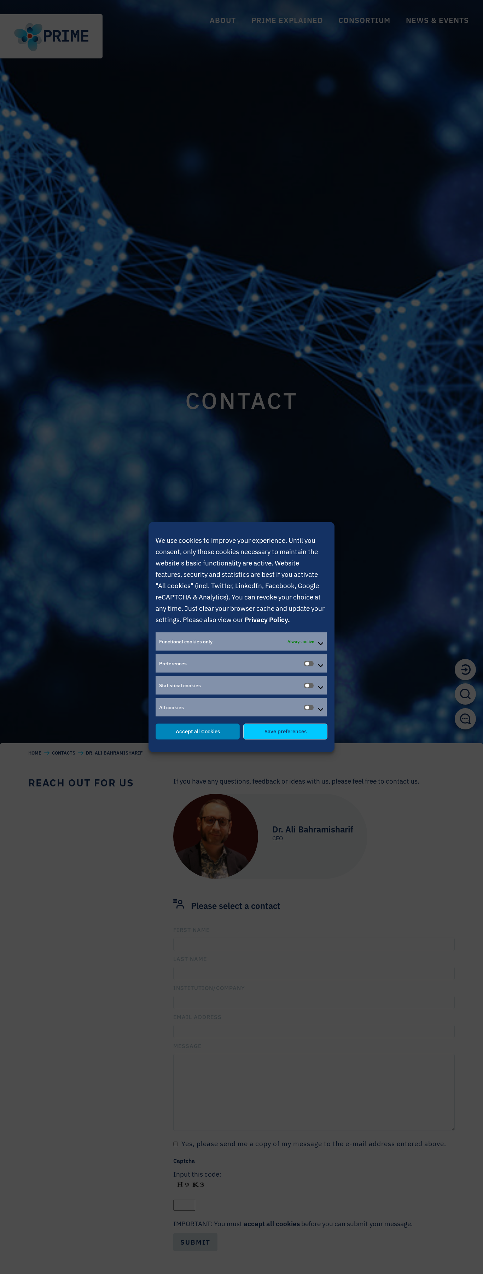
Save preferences (285, 731)
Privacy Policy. (267, 619)
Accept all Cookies (198, 731)
